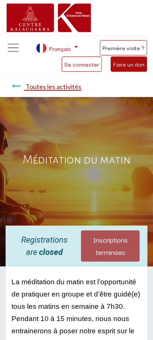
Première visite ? (123, 47)
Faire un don (128, 63)
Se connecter (81, 63)
